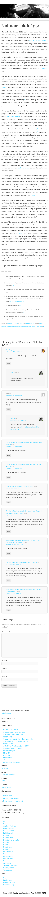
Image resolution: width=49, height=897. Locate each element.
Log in (5, 878)
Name (4, 661)
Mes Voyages (8, 858)
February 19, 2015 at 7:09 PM (18, 374)
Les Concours (8, 856)
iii (24, 99)
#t (4, 821)
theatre (44, 68)
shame (4, 87)
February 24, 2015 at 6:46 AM (14, 468)
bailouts (41, 323)
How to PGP (7, 795)
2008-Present (6, 787)
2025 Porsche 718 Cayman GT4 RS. (16, 741)
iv (35, 105)
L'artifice (6, 842)
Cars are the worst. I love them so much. (18, 739)
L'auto (5, 844)
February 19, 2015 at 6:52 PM (14, 351)
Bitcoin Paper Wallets (10, 798)
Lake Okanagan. (9, 750)
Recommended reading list (13, 801)
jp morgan (33, 326)
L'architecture (8, 838)
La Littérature (8, 852)
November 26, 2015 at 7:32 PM (14, 544)
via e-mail (4, 768)
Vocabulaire (7, 870)
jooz (20, 233)
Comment (5, 632)
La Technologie (8, 854)
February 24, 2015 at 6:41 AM (14, 446)
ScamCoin (7, 863)
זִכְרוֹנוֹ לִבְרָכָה (7, 737)
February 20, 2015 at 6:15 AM (18, 420)
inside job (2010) (25, 326)
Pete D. (22, 323)
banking (3, 326)
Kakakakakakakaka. (8, 775)
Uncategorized (8, 868)
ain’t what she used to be (16, 301)
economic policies (14, 116)
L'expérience (8, 847)
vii (37, 131)
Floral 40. (6, 753)
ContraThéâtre (8, 828)
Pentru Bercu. (8, 744)
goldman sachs (15, 326)
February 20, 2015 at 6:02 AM (14, 395)
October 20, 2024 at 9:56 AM (13, 593)
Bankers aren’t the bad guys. (20, 25)
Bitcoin (5, 824)
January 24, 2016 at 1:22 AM (13, 564)
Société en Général (10, 865)
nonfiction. (7, 755)
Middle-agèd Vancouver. (12, 762)
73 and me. (7, 760)
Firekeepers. (7, 757)
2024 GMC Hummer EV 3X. (13, 734)
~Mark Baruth (6, 713)
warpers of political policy (38, 40)
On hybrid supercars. (10, 730)
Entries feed (7, 880)
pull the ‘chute (23, 168)
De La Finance (29, 323)
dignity (34, 195)
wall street (39, 326)
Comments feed (9, 882)
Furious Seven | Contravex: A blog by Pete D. (20, 486)
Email (3, 669)
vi (37, 128)
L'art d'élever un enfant (11, 840)
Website (4, 676)
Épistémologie (8, 833)
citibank (8, 326)
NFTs (5, 861)
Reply (8, 363)
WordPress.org (8, 885)
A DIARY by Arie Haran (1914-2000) (16, 746)
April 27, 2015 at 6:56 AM (12, 488)
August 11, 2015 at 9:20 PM (13, 515)
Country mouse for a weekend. (14, 732)
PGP (3, 781)
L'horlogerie (7, 849)
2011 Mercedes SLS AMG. (12, 748)
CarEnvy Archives (9, 826)
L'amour (6, 835)
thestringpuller (10, 350)
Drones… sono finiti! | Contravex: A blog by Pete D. (21, 562)
